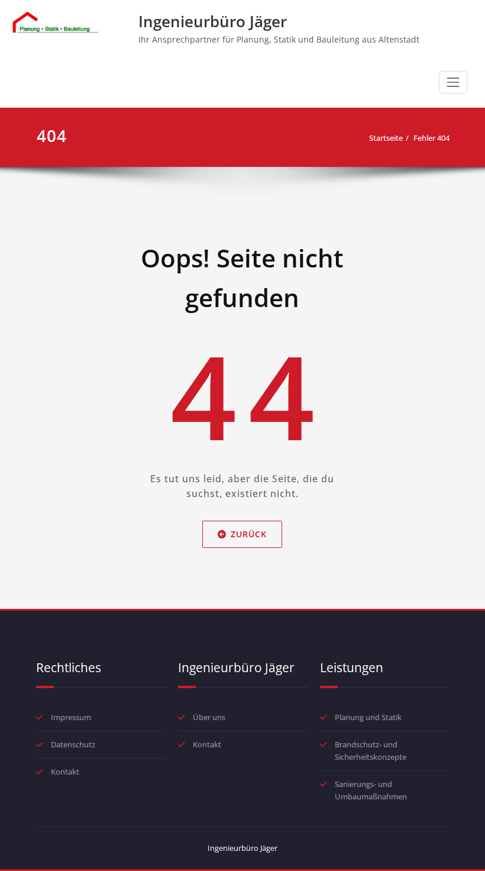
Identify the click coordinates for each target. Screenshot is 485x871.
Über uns (209, 717)
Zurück (249, 534)
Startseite (386, 138)
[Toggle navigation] (453, 82)
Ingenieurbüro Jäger (212, 21)
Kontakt (65, 771)
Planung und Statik (368, 717)
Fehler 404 (431, 138)
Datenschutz (73, 744)
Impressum (71, 717)
